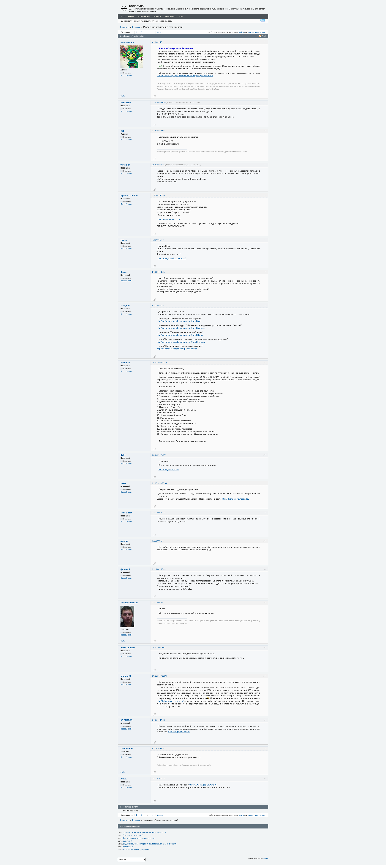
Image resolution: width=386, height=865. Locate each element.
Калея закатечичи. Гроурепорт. (136, 850)
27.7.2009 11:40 (159, 103)
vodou (123, 240)
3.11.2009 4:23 (158, 513)
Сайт (122, 96)
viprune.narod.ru (129, 195)
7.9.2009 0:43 (158, 240)
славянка (125, 362)
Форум (131, 16)
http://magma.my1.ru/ (168, 469)
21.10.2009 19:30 (159, 483)
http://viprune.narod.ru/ (169, 219)
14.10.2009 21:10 (159, 363)
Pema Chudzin (127, 647)
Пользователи (144, 16)
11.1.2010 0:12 (158, 779)
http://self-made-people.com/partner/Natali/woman (181, 342)
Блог (123, 16)
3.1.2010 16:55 (158, 720)
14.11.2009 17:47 (159, 648)
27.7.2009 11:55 (159, 131)
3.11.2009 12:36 (159, 569)
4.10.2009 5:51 (158, 305)
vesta (123, 483)
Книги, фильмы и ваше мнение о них (139, 838)
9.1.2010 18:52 (158, 748)
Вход (181, 16)
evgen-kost (126, 512)
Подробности (126, 75)
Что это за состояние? (133, 835)
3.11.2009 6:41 (158, 541)
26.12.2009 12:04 (159, 676)
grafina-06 (125, 676)
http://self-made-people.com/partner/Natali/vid (179, 321)
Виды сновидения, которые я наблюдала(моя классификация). (150, 844)
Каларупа (136, 6)
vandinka (125, 165)
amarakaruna (127, 42)
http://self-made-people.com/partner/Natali (177, 348)
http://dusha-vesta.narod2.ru (235, 499)
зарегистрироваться (256, 32)
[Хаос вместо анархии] (124, 8)
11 (152, 32)
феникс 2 (125, 569)
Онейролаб (128, 847)
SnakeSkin (125, 102)
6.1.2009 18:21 (158, 42)
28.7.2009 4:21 (158, 165)
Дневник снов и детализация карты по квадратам (144, 832)
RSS (264, 36)
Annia (123, 778)
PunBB (265, 858)
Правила (157, 16)
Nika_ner (125, 305)
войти (241, 32)
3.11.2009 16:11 (158, 603)
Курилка (136, 27)
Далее (160, 32)
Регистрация (170, 16)
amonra (124, 541)
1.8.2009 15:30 (158, 195)
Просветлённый (129, 602)
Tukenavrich (126, 748)
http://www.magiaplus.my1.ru (203, 785)
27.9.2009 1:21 (158, 272)
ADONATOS (126, 720)
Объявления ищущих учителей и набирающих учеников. (185, 75)
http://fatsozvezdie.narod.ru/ (170, 701)
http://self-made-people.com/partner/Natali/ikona (180, 335)
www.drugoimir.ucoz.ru (179, 731)
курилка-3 (127, 841)
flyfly (123, 455)
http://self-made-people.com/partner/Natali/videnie (181, 328)
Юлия (123, 272)
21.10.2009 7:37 (159, 455)
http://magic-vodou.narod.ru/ (172, 258)
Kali (122, 131)
